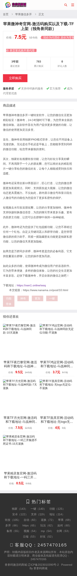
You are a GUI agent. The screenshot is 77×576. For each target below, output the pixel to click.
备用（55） (14, 531)
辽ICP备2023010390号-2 (43, 564)
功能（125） (57, 508)
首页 (5, 14)
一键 (52, 298)
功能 (8, 298)
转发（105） (13, 519)
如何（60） (64, 525)
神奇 (23, 298)
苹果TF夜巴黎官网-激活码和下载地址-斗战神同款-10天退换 (20, 366)
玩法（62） (47, 525)
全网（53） (63, 531)
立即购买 (15, 78)
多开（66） (12, 525)
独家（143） (20, 508)
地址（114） (57, 514)
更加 (37, 298)
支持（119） (38, 514)
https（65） (30, 525)
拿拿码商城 (40, 568)
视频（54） (31, 531)
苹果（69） (65, 519)
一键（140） (38, 508)
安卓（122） (20, 514)
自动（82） (31, 519)
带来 (8, 304)
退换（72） (48, 519)
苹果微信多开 (23, 14)
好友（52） (47, 536)
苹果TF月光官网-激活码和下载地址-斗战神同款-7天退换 (20, 421)
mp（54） (47, 531)
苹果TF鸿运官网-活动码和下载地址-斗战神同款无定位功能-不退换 (56, 366)
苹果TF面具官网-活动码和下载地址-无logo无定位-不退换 (56, 421)
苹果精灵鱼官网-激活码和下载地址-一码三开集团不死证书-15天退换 (20, 477)
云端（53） (30, 536)
